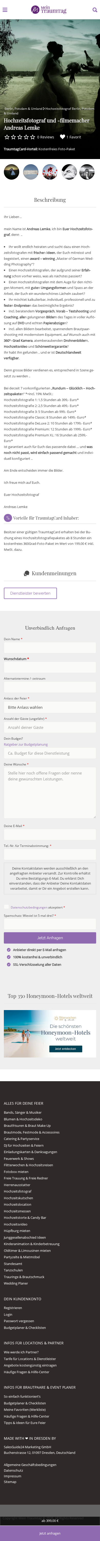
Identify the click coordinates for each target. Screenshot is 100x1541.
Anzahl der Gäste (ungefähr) (25, 719)
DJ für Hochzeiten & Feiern (24, 1145)
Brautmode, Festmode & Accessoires (31, 1132)
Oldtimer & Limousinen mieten (27, 1250)
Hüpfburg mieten (17, 1230)
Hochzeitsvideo (15, 1224)
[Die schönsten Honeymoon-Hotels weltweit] (50, 1033)
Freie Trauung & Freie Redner (26, 1178)
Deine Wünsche (16, 764)
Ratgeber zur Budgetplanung (26, 744)
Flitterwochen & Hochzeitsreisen (28, 1165)
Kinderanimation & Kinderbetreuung (31, 1244)
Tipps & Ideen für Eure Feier (25, 1422)
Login (8, 1314)
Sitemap (10, 1481)
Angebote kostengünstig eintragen (30, 1365)
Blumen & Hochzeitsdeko (23, 1119)
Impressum (12, 1476)
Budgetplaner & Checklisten (25, 1327)
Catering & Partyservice (21, 1138)
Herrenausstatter (17, 1184)
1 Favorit (73, 137)
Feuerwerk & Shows (19, 1158)
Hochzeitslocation (17, 1204)
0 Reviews (45, 137)
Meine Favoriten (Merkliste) (25, 1409)
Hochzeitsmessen (17, 1211)
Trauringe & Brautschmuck (24, 1277)
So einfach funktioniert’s (22, 1396)
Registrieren (13, 1307)
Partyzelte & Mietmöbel (22, 1257)
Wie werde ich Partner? (21, 1352)
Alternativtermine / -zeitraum (24, 678)
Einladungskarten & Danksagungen (30, 1151)
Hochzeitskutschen (18, 1198)
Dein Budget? (13, 738)
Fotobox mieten (16, 1171)
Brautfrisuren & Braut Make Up (27, 1125)
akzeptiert (38, 907)
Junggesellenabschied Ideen (25, 1237)
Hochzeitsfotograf (17, 1191)
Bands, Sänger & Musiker (23, 1112)
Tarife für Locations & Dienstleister (30, 1358)
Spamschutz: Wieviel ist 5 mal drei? (30, 915)
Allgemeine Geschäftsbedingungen (30, 1464)
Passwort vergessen (19, 1321)
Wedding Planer (16, 1283)
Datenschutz (13, 1470)
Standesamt (13, 1263)
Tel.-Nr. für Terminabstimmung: (28, 846)
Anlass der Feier (16, 698)
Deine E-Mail (14, 826)
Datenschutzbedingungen (29, 907)
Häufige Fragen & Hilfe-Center (26, 1372)
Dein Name (13, 639)
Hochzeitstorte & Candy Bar (25, 1217)
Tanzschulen (13, 1270)
